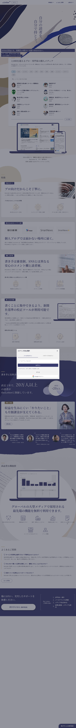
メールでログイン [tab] (28, 355)
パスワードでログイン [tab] (48, 355)
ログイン (38, 365)
